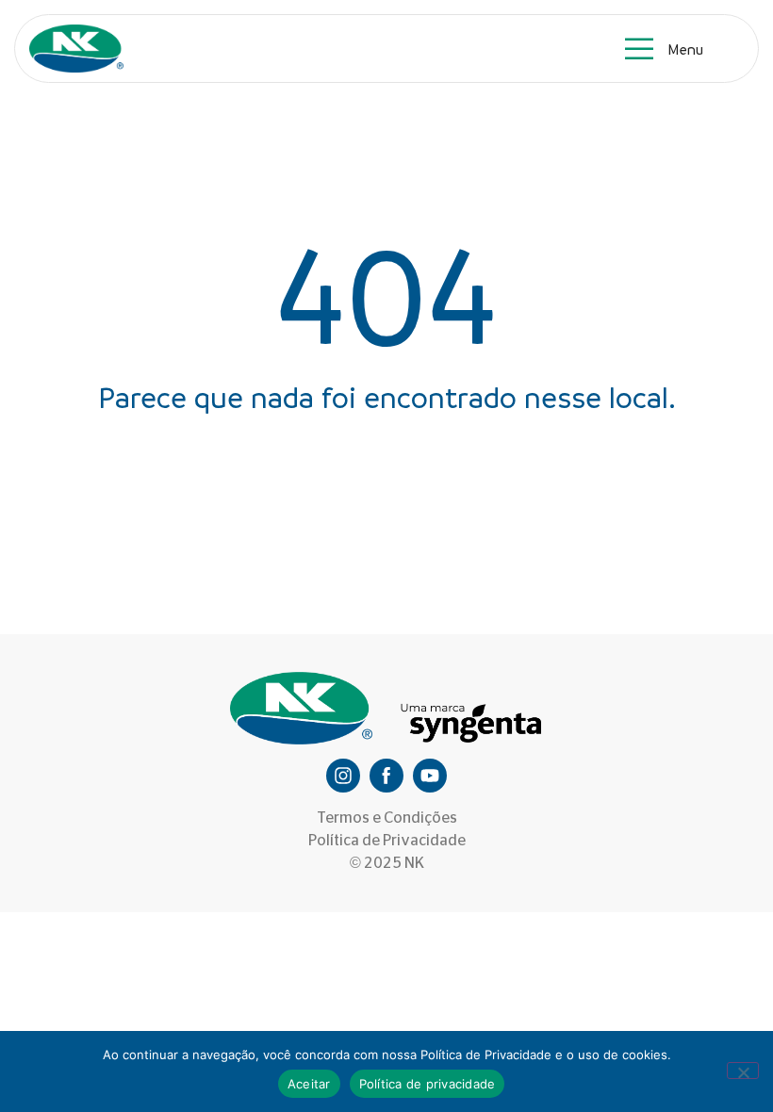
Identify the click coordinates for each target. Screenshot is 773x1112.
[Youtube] (430, 776)
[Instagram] (343, 776)
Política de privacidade (427, 1083)
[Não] (743, 1070)
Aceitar (309, 1083)
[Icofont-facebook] (386, 776)
